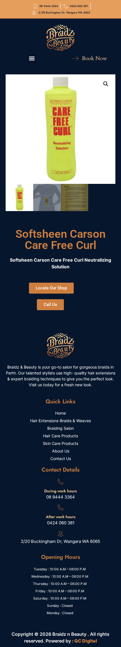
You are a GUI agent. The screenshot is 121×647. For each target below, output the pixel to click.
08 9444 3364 (60, 497)
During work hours (60, 491)
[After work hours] (60, 507)
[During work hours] (60, 481)
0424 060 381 (60, 522)
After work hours (60, 517)
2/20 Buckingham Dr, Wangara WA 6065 (60, 541)
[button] (31, 58)
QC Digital (85, 641)
